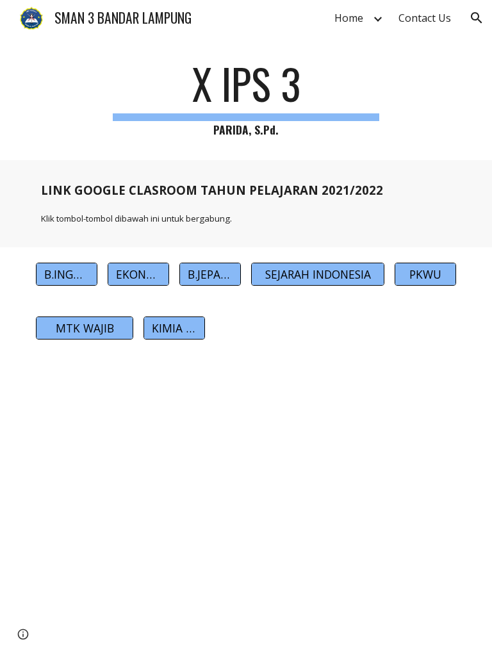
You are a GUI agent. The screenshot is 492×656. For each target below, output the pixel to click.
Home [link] (348, 18)
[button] (476, 18)
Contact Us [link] (424, 18)
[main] (246, 99)
